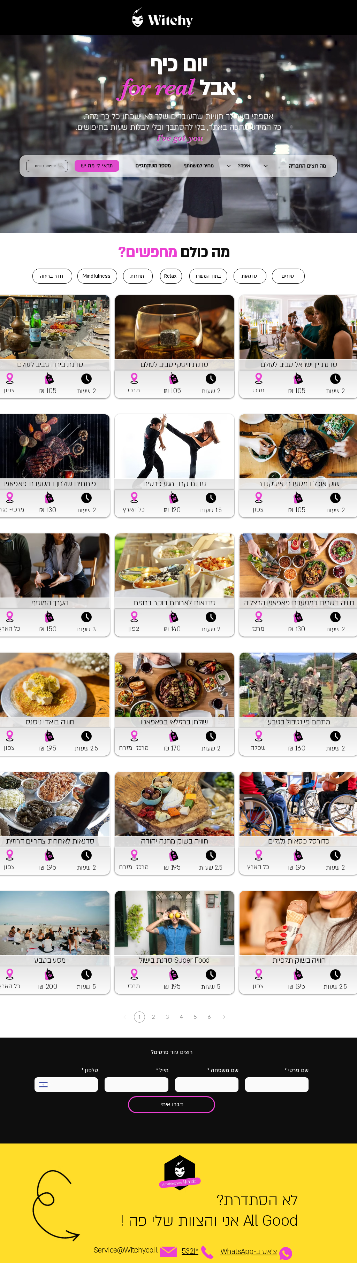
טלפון (89, 1070)
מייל (162, 1070)
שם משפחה (222, 1070)
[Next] (224, 1017)
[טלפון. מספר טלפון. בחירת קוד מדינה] (46, 1084)
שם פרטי (296, 1070)
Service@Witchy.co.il (126, 1250)
